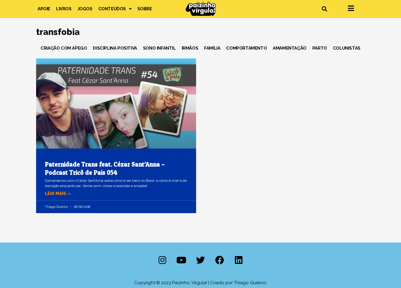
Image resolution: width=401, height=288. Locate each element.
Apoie (44, 8)
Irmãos (190, 48)
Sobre (144, 8)
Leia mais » (58, 193)
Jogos (84, 8)
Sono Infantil (159, 48)
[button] (324, 9)
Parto (319, 48)
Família (212, 48)
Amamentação (289, 48)
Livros (64, 8)
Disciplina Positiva (115, 48)
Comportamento (246, 48)
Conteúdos (112, 8)
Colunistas (346, 48)
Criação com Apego (64, 48)
